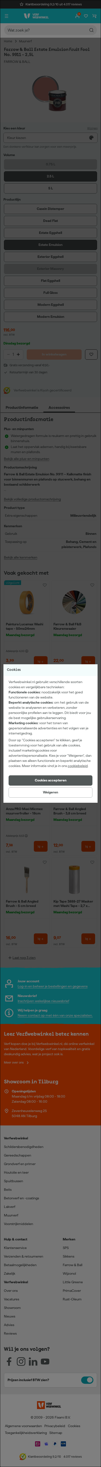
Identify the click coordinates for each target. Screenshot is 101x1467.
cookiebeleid (78, 766)
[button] (50, 780)
